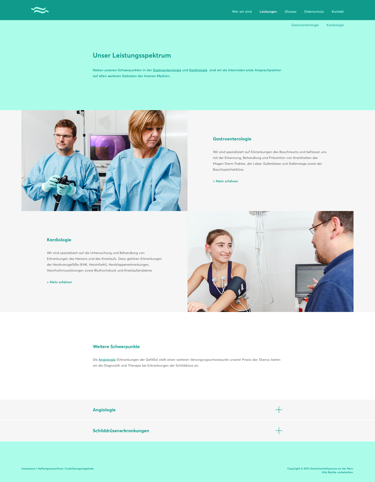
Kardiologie (335, 25)
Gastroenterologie (305, 25)
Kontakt (338, 11)
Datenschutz (314, 11)
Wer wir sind (242, 11)
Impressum (28, 468)
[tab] (187, 410)
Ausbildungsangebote (79, 468)
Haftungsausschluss (50, 468)
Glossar (290, 11)
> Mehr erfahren (225, 181)
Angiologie (107, 359)
